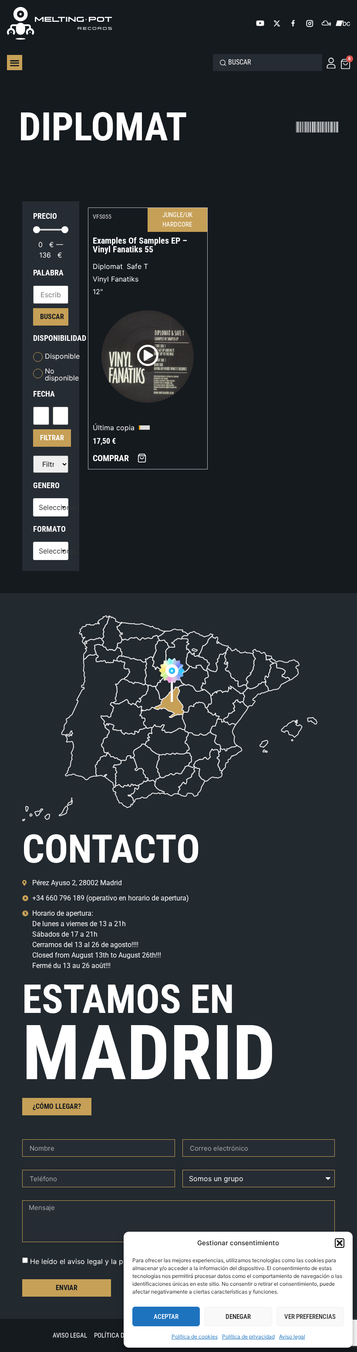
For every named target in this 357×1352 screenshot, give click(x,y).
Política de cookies (195, 1336)
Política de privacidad (248, 1336)
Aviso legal (292, 1336)
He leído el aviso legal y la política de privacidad (110, 1261)
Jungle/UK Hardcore (177, 220)
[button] (339, 1243)
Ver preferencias (310, 1317)
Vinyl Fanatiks (115, 279)
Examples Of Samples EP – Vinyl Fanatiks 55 (140, 245)
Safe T (137, 266)
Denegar (238, 1317)
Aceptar (166, 1317)
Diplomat (108, 266)
